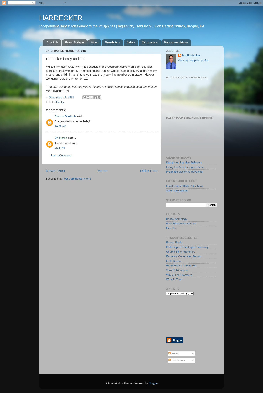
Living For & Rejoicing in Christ (185, 167)
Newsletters (112, 42)
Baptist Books (174, 242)
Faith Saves (173, 261)
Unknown (61, 138)
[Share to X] (92, 97)
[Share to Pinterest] (99, 97)
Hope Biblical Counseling (181, 265)
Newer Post (55, 171)
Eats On (171, 228)
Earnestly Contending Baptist (183, 256)
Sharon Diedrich (65, 116)
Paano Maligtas (75, 42)
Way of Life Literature (179, 274)
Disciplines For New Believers (184, 162)
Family (60, 102)
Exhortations (150, 42)
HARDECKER (61, 18)
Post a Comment (61, 155)
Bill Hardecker (191, 55)
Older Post (148, 171)
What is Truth (174, 279)
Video (94, 42)
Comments (178, 360)
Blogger (153, 383)
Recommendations (176, 42)
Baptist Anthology (176, 219)
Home (103, 171)
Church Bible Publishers (180, 251)
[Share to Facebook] (95, 97)
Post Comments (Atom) (77, 178)
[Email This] (84, 97)
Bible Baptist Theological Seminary (187, 247)
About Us (52, 42)
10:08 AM (60, 126)
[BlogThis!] (88, 97)
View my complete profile (193, 60)
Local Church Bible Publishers (184, 186)
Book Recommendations (181, 223)
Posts (174, 353)
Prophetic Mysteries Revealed (184, 171)
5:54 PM (60, 147)
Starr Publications (177, 190)
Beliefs (131, 42)
